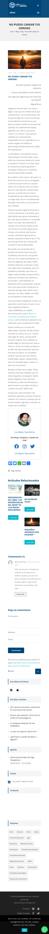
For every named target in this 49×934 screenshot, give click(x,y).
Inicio (12, 32)
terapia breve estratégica (18, 873)
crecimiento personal (16, 838)
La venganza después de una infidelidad (22, 724)
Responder (20, 594)
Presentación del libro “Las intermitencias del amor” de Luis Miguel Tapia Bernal (15, 503)
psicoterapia (14, 849)
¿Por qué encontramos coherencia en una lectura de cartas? (25, 708)
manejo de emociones (17, 861)
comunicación (32, 867)
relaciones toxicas (27, 844)
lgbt (28, 838)
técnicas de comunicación (18, 879)
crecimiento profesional (17, 855)
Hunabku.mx (30, 903)
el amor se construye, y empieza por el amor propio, (22, 316)
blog (21, 32)
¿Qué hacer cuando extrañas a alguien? (23, 738)
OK (24, 930)
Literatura (20, 867)
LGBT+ (30, 861)
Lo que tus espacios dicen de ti (23, 731)
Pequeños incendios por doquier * (31, 532)
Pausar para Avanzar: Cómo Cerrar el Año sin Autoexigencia (25, 716)
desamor (20, 832)
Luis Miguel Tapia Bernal (26, 73)
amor (11, 832)
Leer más (13, 518)
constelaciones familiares (29, 849)
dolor (28, 832)
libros (12, 867)
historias (18, 471)
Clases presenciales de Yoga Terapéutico (22, 758)
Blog (16, 32)
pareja (36, 832)
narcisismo (13, 844)
